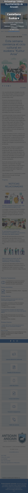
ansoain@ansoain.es (14, 31)
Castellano (14, 14)
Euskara (14, 18)
